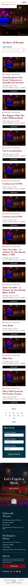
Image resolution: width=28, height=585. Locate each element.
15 (14, 416)
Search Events (7, 47)
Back (14, 409)
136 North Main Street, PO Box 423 (11, 542)
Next (14, 422)
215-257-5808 (6, 525)
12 (21, 413)
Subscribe (14, 566)
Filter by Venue (10, 439)
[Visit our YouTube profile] (17, 571)
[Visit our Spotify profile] (20, 571)
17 (22, 416)
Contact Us (21, 580)
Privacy (14, 581)
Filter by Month (10, 446)
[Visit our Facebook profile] (11, 571)
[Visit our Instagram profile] (14, 571)
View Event (14, 91)
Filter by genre (10, 432)
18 (14, 418)
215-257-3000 (6, 547)
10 (13, 413)
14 (10, 416)
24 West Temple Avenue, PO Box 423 (11, 520)
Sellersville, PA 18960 (7, 522)
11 (17, 413)
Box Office (14, 488)
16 (18, 416)
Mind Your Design (17, 582)
